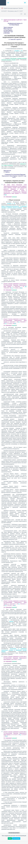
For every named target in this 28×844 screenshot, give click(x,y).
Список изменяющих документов (15, 48)
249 (25, 286)
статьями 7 (17, 50)
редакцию (14, 196)
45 (18, 322)
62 (14, 605)
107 (20, 659)
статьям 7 (9, 203)
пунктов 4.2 (23, 163)
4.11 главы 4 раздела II (7, 165)
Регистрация (16, 838)
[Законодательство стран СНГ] (3, 2)
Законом (11, 621)
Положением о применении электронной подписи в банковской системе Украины (14, 650)
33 (21, 50)
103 (6, 736)
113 (12, 288)
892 (5, 194)
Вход (10, 838)
